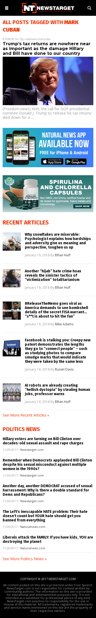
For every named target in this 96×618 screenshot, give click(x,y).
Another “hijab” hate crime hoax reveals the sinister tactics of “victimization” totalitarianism (53, 275)
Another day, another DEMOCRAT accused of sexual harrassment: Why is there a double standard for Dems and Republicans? (47, 490)
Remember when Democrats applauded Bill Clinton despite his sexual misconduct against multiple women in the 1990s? (47, 464)
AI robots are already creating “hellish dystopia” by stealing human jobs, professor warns (57, 389)
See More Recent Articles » (26, 415)
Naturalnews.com (32, 527)
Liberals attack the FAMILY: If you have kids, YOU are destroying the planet (48, 539)
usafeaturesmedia (37, 39)
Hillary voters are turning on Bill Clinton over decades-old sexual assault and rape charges (43, 441)
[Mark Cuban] (48, 13)
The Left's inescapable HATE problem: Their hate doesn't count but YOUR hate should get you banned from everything (45, 515)
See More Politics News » (25, 558)
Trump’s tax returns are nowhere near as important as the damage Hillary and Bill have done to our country (46, 48)
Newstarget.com (32, 450)
